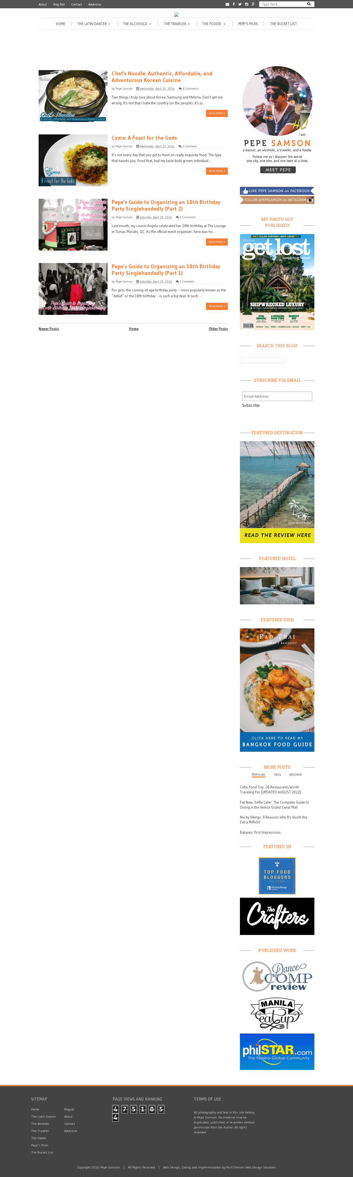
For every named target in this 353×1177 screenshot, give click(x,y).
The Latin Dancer (94, 24)
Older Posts (218, 328)
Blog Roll (59, 4)
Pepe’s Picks (40, 1145)
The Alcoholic (137, 24)
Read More (216, 113)
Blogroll (69, 1109)
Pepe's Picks (248, 24)
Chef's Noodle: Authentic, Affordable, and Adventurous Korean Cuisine (162, 76)
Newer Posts (49, 328)
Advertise (94, 4)
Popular (258, 774)
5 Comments (188, 217)
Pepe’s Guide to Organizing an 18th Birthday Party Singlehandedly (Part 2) (166, 205)
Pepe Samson (124, 89)
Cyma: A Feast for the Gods (144, 137)
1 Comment (189, 146)
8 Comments (191, 89)
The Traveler (177, 24)
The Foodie (214, 24)
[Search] (308, 3)
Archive (295, 774)
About (43, 4)
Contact (76, 4)
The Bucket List (283, 24)
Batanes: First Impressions (260, 832)
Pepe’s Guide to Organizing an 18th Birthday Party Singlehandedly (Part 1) (166, 269)
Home (60, 24)
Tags (277, 774)
